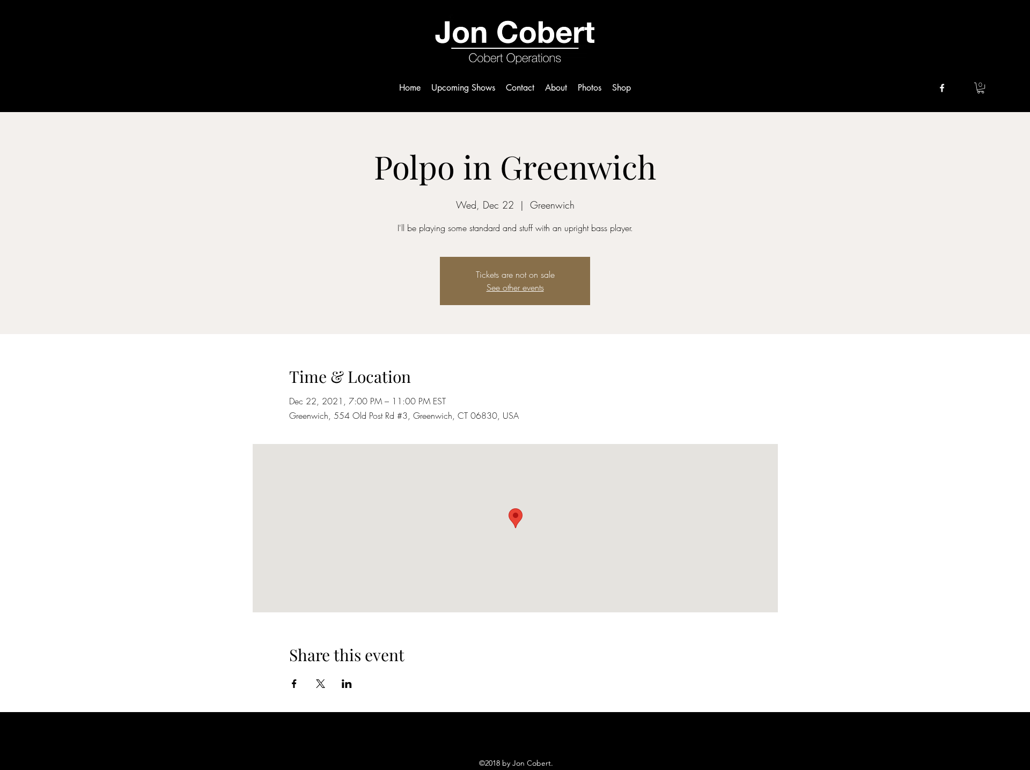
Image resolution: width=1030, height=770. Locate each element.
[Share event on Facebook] (294, 683)
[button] (980, 88)
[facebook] (942, 88)
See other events (515, 287)
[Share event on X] (320, 683)
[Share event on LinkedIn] (347, 683)
